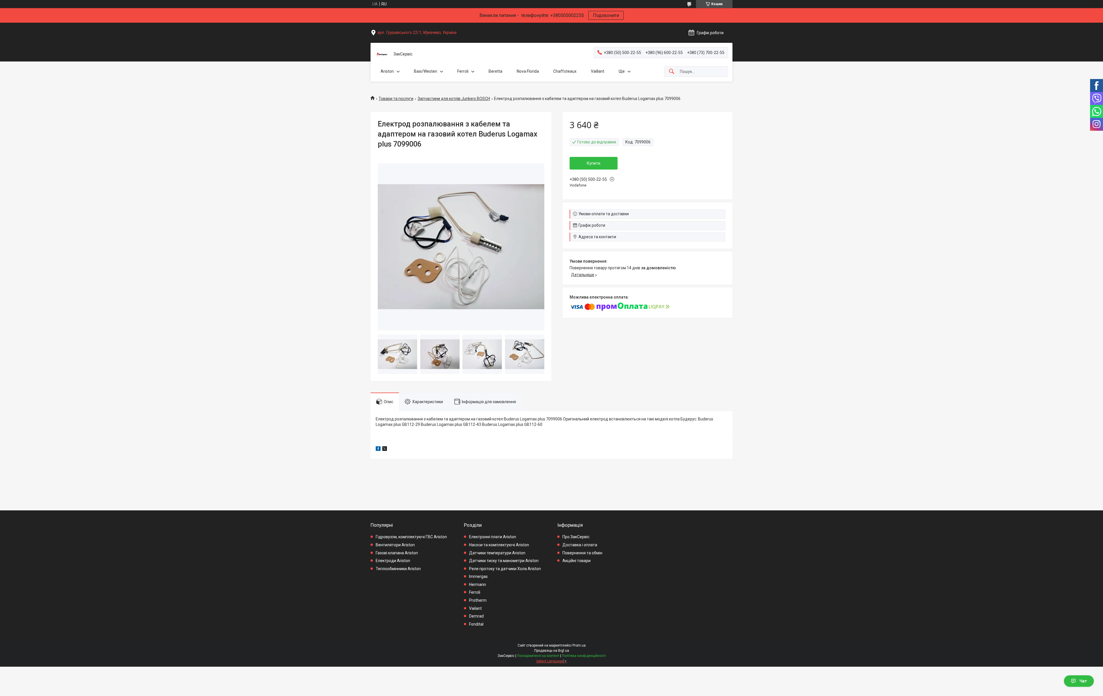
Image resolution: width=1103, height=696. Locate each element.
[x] (384, 449)
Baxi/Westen (425, 71)
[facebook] (378, 449)
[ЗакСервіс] (382, 54)
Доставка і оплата (579, 545)
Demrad (476, 616)
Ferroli (462, 71)
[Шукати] (672, 71)
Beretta (495, 71)
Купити (593, 163)
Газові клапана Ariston (397, 553)
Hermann (477, 584)
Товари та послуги (396, 98)
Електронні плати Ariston (492, 537)
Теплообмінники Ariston (398, 568)
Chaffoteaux (564, 71)
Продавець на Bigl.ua (551, 651)
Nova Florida (528, 71)
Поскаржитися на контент (538, 656)
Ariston (387, 71)
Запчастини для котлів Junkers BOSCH (454, 98)
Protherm (478, 600)
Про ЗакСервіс (575, 537)
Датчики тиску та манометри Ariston (504, 560)
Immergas (478, 576)
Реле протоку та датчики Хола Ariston (505, 568)
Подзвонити (606, 15)
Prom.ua (579, 645)
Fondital (476, 624)
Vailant (475, 608)
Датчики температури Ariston (497, 553)
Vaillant (597, 71)
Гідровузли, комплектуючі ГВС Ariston (411, 537)
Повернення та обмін (582, 553)
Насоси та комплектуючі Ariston (499, 545)
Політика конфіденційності (584, 656)
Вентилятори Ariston (395, 545)
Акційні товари (576, 560)
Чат (1083, 681)
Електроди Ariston (393, 560)
